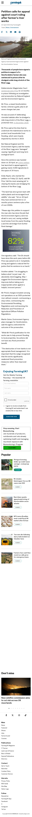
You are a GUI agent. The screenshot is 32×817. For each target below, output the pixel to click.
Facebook (4, 801)
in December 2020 (21, 123)
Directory (4, 759)
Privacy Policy (5, 781)
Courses (4, 738)
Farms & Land (5, 736)
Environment (14, 27)
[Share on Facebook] (3, 32)
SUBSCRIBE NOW (11, 416)
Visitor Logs (5, 789)
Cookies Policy (6, 771)
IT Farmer (4, 748)
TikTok (3, 809)
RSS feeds (4, 783)
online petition (23, 163)
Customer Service (7, 774)
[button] (8, 708)
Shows (3, 730)
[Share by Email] (16, 32)
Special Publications (7, 756)
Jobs (2, 733)
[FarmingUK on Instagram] (19, 715)
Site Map (4, 786)
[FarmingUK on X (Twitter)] (12, 715)
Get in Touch (5, 766)
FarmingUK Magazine (8, 745)
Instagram (4, 807)
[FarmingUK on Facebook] (6, 715)
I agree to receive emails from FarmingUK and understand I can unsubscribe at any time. (17, 408)
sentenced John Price (9, 91)
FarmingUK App (6, 799)
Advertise (4, 768)
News (8, 27)
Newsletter (5, 796)
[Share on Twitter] (8, 32)
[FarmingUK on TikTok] (25, 715)
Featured (4, 728)
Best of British (5, 753)
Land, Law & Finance (7, 751)
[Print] (21, 32)
